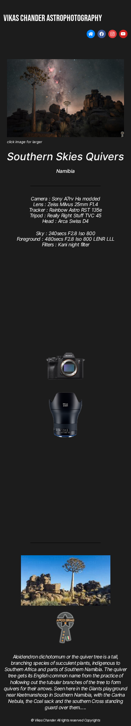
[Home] (91, 34)
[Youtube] (123, 34)
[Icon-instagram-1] (112, 34)
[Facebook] (101, 34)
